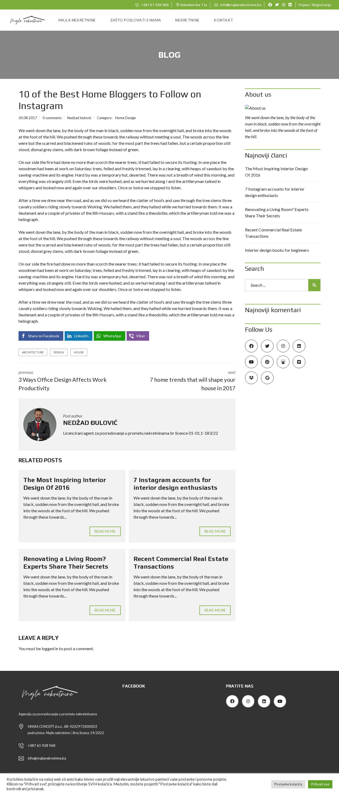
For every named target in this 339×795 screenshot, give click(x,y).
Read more (105, 531)
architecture (33, 352)
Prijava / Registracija (315, 5)
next (192, 380)
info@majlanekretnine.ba (240, 5)
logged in (50, 648)
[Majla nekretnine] (27, 20)
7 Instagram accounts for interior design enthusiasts (175, 483)
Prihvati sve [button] (320, 784)
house (79, 352)
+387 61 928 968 (154, 5)
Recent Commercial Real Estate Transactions (273, 233)
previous (62, 380)
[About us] (282, 108)
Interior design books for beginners (277, 250)
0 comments (52, 118)
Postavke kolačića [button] (288, 784)
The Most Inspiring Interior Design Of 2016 (64, 483)
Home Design (125, 118)
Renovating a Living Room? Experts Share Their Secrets (65, 562)
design (58, 352)
